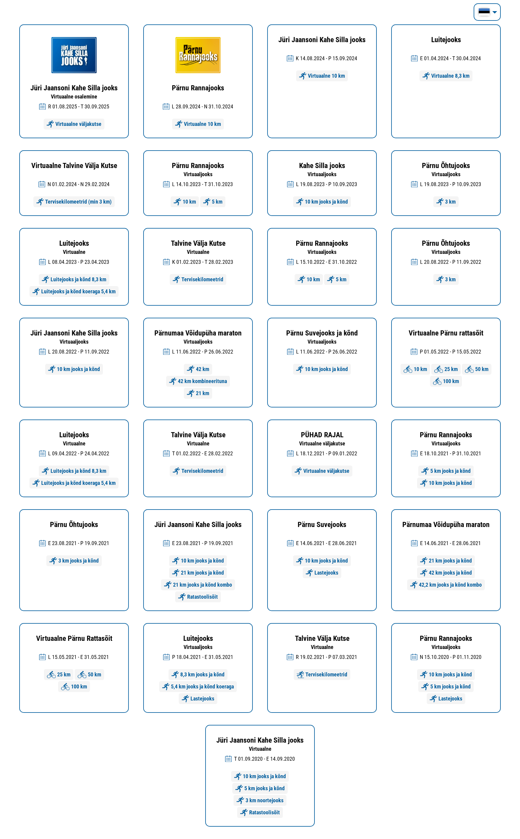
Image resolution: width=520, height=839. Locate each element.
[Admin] (2, 4)
